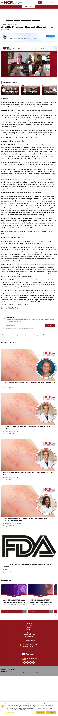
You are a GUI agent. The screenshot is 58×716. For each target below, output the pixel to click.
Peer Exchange (9, 20)
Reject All (51, 712)
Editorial (29, 627)
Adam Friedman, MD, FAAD (11, 431)
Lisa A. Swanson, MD (10, 385)
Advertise (29, 625)
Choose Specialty (27, 6)
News (31, 673)
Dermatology (15, 335)
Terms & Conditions (29, 634)
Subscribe (49, 325)
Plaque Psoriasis (6, 335)
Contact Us (29, 629)
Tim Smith (7, 569)
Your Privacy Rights (29, 636)
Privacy (29, 633)
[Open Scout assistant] (50, 2)
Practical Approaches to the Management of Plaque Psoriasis (35, 335)
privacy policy (31, 328)
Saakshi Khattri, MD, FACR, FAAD (13, 523)
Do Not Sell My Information (29, 631)
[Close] (55, 704)
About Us (29, 624)
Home (2, 20)
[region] (29, 709)
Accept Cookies (40, 712)
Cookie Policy (22, 709)
